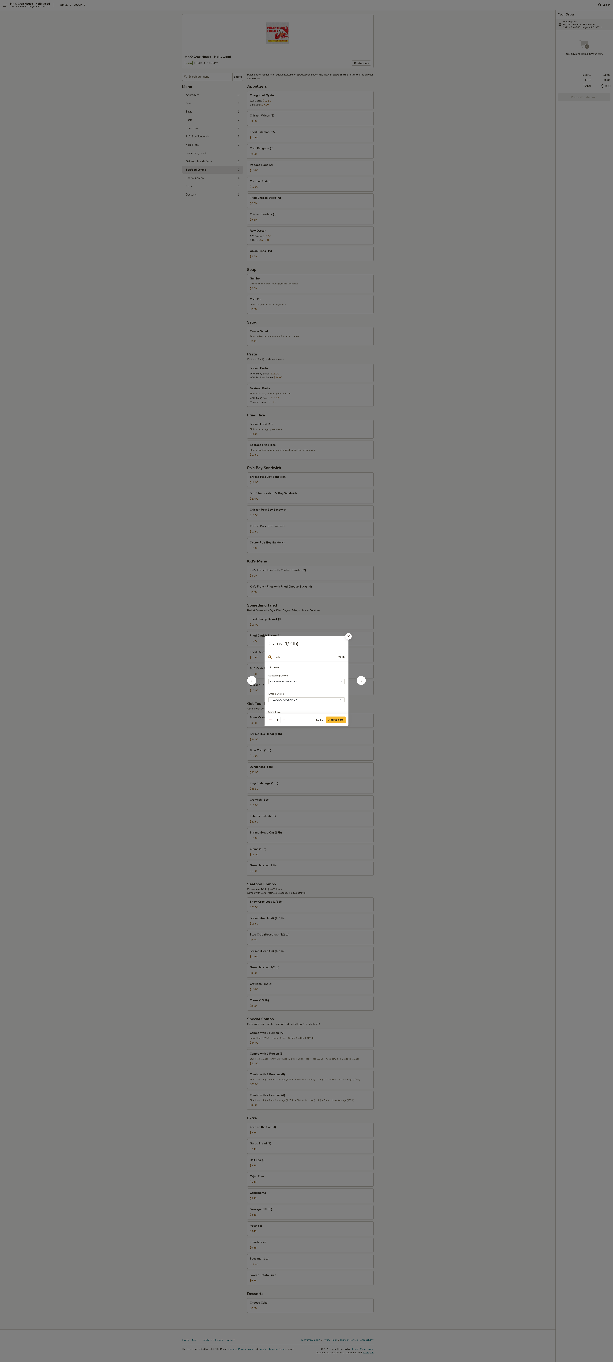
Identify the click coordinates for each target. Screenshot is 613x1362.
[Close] (348, 636)
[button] (251, 684)
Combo (277, 657)
